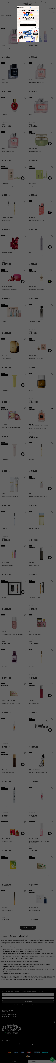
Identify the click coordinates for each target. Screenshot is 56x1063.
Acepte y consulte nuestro (29, 28)
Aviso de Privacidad (34, 28)
